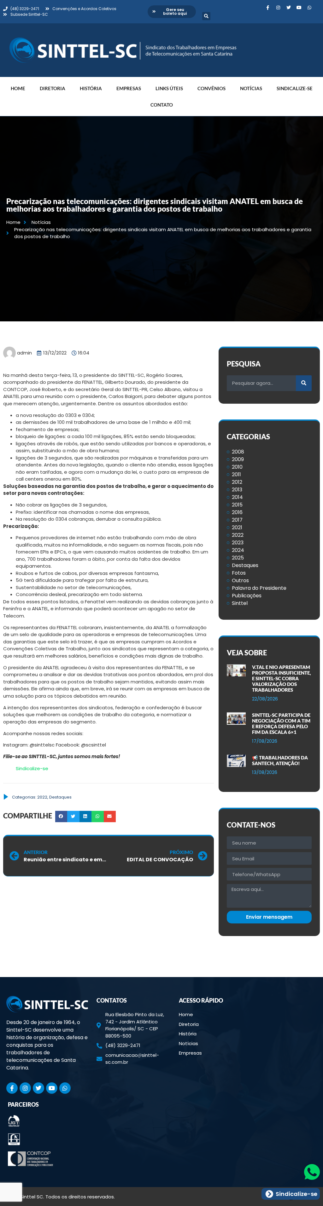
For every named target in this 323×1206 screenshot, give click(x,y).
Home (18, 88)
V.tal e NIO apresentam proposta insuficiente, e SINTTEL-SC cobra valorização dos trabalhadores (281, 678)
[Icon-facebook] (267, 7)
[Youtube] (299, 7)
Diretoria (52, 88)
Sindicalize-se (295, 88)
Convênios (211, 88)
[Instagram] (278, 7)
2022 (42, 797)
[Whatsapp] (309, 7)
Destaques (60, 797)
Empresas (128, 88)
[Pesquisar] (304, 383)
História (91, 88)
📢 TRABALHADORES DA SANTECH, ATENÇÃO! (280, 760)
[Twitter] (288, 7)
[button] (206, 16)
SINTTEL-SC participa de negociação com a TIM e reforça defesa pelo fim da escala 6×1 (281, 723)
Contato (161, 105)
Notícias (251, 88)
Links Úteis (169, 88)
